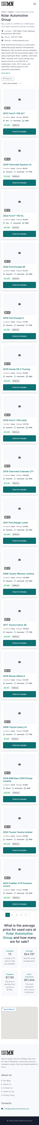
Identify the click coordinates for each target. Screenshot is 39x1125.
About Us (7, 1084)
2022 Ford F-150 (13, 215)
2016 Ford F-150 (15, 420)
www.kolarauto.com (20, 40)
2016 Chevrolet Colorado (18, 471)
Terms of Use (8, 1091)
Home (3, 12)
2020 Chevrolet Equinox (17, 164)
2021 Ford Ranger (15, 522)
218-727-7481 (16, 37)
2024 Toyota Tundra (17, 832)
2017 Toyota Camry (15, 625)
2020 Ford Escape (14, 267)
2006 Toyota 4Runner (18, 573)
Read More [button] (5, 73)
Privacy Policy (9, 1095)
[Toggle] (34, 4)
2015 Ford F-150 (14, 113)
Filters (8, 79)
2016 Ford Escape (13, 318)
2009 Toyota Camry (15, 727)
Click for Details (19, 131)
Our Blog (6, 1081)
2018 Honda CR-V (16, 369)
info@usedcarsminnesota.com (16, 1109)
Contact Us (8, 1088)
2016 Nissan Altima (14, 676)
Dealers (11, 12)
